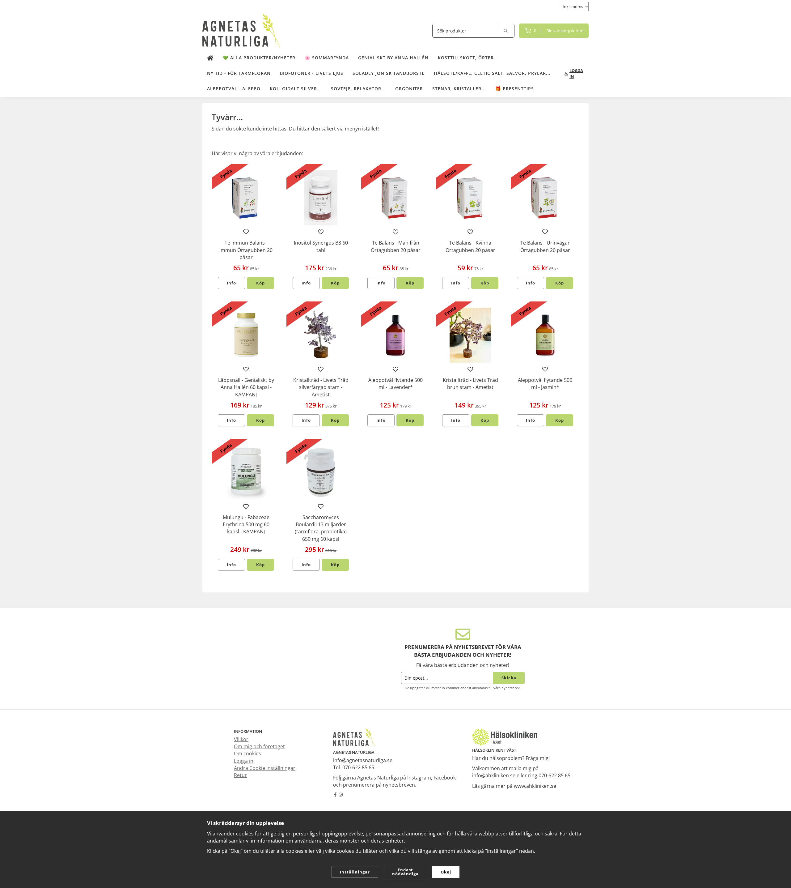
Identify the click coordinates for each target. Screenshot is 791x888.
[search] (505, 31)
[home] (210, 58)
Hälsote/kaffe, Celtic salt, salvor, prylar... (492, 73)
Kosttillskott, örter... (468, 58)
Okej (446, 872)
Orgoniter (409, 89)
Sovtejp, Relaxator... (358, 89)
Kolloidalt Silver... (296, 89)
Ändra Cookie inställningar (264, 768)
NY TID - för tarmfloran (239, 73)
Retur (240, 775)
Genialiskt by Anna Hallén (393, 58)
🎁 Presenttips (514, 89)
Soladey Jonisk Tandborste (389, 73)
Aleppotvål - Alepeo (233, 89)
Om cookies (247, 753)
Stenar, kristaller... (459, 89)
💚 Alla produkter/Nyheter (259, 58)
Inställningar (355, 872)
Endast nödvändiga (405, 872)
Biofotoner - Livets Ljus (311, 73)
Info (231, 283)
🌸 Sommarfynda (327, 58)
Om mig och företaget (259, 746)
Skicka (508, 678)
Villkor (241, 739)
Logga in (243, 761)
